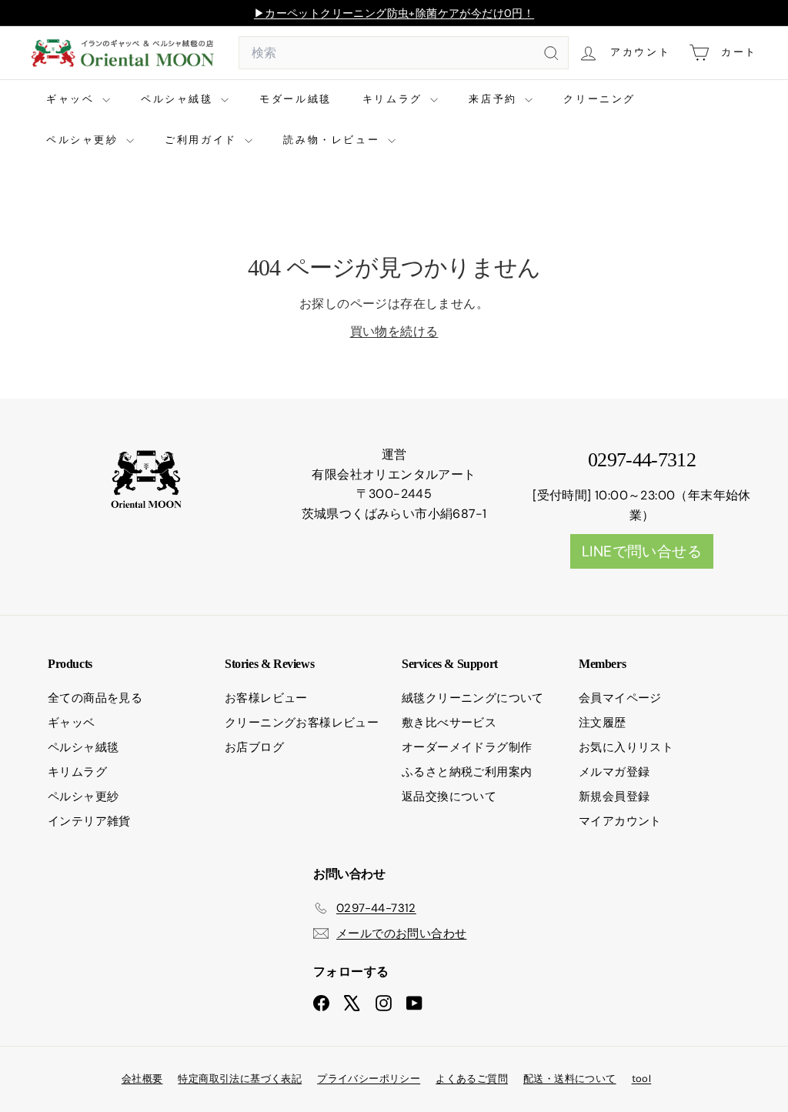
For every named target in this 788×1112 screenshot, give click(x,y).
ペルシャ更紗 (84, 139)
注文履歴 (602, 722)
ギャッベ (72, 98)
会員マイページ (620, 698)
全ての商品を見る (95, 698)
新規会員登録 (614, 796)
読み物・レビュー (333, 139)
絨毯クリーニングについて (473, 698)
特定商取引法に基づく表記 (240, 1078)
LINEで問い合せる (642, 551)
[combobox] (404, 53)
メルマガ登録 (614, 772)
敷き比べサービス (449, 722)
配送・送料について (569, 1078)
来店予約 (495, 98)
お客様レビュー (266, 698)
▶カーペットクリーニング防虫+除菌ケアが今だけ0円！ (394, 13)
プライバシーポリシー (368, 1078)
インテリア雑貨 (89, 821)
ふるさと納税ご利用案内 (467, 772)
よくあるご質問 (472, 1078)
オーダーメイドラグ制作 (467, 747)
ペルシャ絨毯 (179, 98)
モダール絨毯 (295, 98)
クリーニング (599, 98)
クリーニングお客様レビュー (302, 722)
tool (642, 1078)
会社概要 (142, 1078)
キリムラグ (394, 98)
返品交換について (449, 796)
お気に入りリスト (626, 747)
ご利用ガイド (203, 139)
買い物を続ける (394, 331)
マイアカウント (620, 821)
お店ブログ (254, 747)
